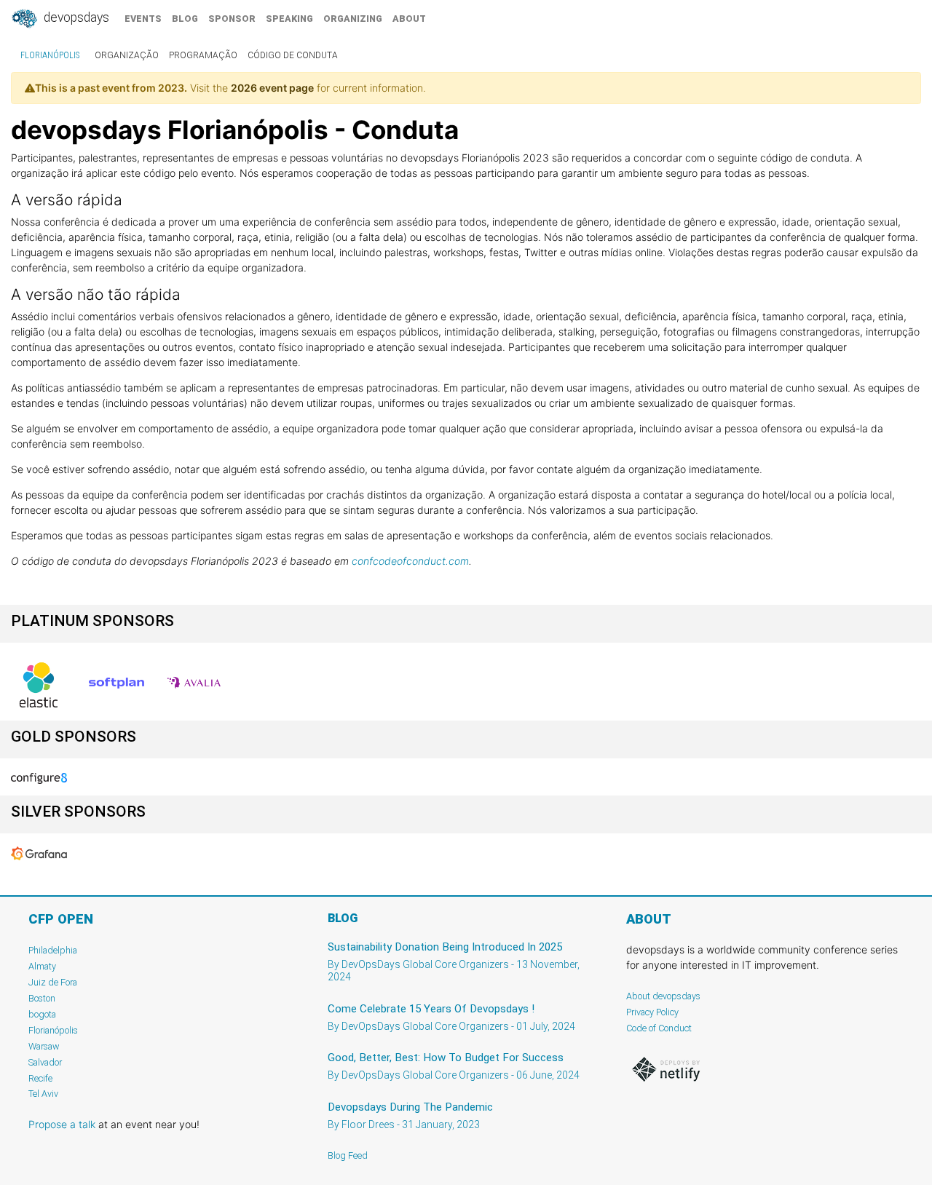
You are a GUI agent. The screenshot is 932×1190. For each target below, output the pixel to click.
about (409, 18)
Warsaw (44, 1046)
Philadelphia (52, 950)
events (143, 18)
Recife (40, 1078)
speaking (289, 18)
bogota (42, 1014)
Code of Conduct (659, 1028)
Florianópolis (49, 55)
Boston (41, 998)
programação (203, 55)
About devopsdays (663, 996)
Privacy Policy (652, 1012)
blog (185, 18)
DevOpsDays (75, 17)
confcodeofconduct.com (410, 561)
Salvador (45, 1062)
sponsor (232, 18)
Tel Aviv (43, 1093)
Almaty (42, 966)
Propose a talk (61, 1124)
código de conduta (293, 55)
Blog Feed (348, 1155)
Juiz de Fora (52, 982)
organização (127, 55)
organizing (352, 18)
